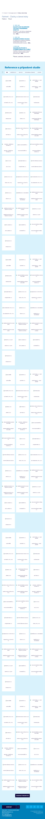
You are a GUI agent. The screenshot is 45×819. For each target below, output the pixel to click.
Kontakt (9, 807)
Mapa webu (4, 810)
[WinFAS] (12, 4)
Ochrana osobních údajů (13, 810)
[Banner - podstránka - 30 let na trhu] (21, 56)
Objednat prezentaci (22, 795)
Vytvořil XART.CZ (39, 813)
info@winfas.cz (8, 815)
